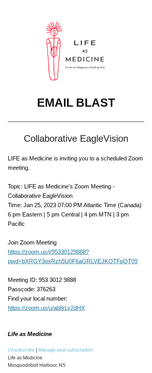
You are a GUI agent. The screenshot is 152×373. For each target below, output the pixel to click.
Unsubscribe (21, 350)
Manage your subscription (65, 350)
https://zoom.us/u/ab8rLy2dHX (46, 307)
